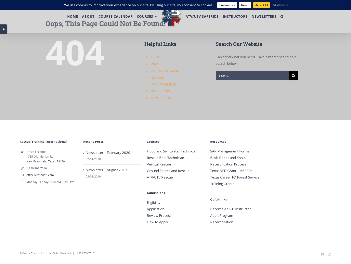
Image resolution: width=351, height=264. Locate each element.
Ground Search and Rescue (168, 170)
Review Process (159, 215)
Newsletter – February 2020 (108, 152)
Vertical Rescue (159, 164)
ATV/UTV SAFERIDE (163, 84)
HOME (155, 57)
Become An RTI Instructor (230, 209)
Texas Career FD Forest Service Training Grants (234, 180)
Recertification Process (228, 164)
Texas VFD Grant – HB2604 (231, 170)
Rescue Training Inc (33, 253)
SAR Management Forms (229, 151)
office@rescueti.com (40, 175)
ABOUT (156, 64)
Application (155, 209)
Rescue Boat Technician (165, 157)
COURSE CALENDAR (164, 71)
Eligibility (153, 202)
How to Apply (157, 222)
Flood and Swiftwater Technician (172, 151)
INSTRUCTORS (161, 91)
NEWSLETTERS (161, 98)
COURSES (157, 77)
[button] (293, 16)
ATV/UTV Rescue (160, 177)
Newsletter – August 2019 (106, 170)
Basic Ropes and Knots (228, 157)
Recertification (221, 222)
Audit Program (221, 215)
